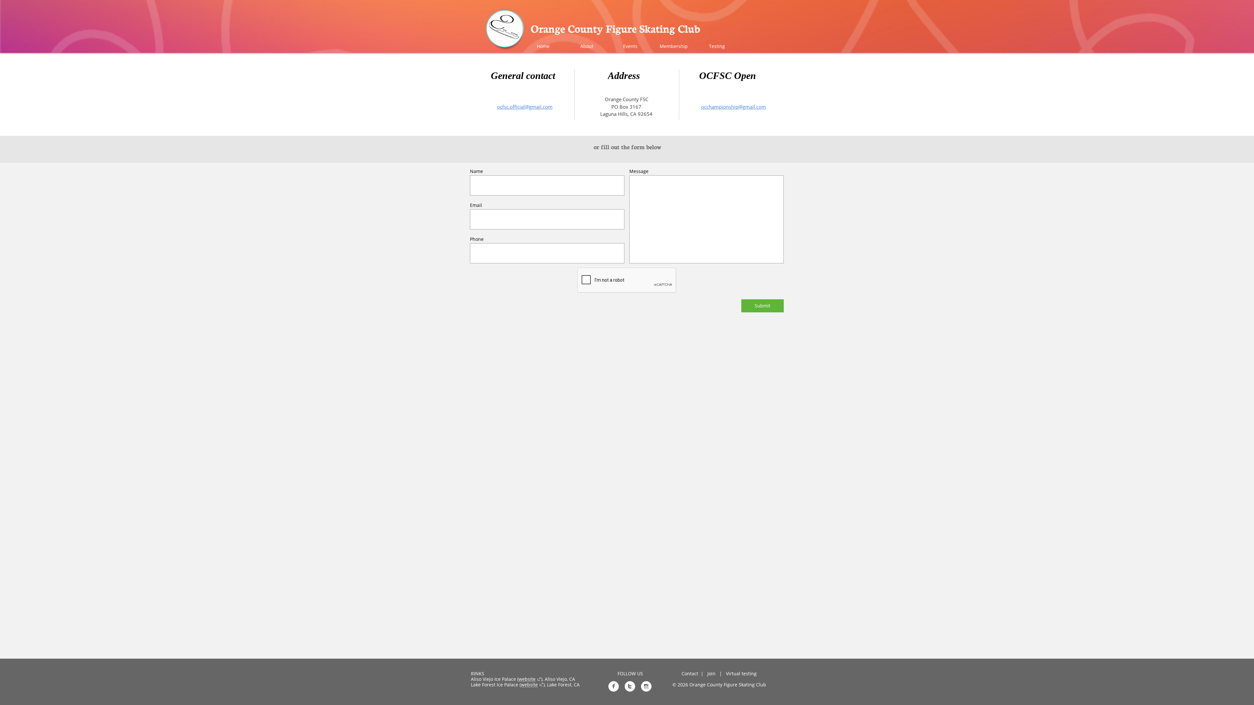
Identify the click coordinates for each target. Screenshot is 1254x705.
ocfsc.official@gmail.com (525, 106)
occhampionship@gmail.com (733, 106)
